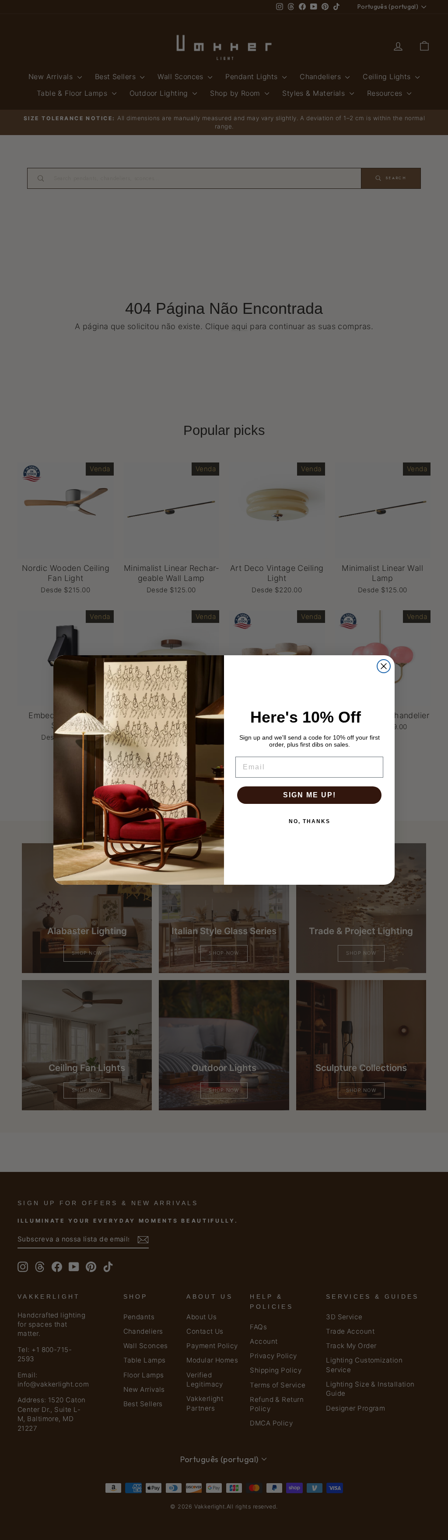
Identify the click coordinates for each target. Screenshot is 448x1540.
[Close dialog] (383, 666)
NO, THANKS (309, 821)
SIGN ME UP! (309, 795)
